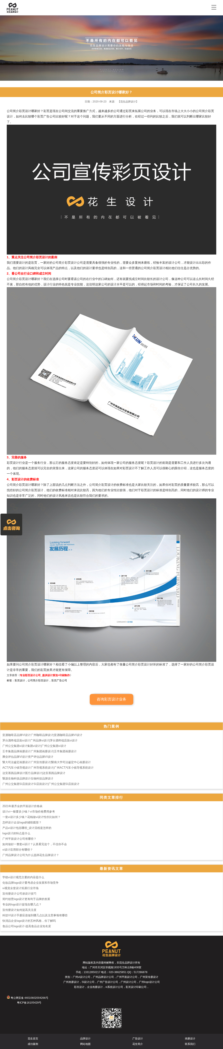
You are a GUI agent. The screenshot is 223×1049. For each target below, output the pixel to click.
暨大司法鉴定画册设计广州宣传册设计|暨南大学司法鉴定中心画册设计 (46, 762)
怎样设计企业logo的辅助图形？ (22, 822)
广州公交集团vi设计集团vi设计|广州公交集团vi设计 (34, 745)
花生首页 (33, 1038)
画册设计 (190, 1038)
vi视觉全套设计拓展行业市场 (20, 888)
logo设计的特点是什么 (16, 833)
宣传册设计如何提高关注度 (19, 910)
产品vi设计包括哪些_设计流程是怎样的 (26, 827)
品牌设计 (85, 1038)
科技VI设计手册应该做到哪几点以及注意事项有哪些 (35, 915)
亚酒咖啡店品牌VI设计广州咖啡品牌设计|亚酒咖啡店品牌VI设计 (42, 735)
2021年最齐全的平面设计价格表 (22, 806)
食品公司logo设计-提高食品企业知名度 (26, 926)
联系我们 (190, 1044)
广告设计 (137, 1038)
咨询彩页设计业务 (111, 699)
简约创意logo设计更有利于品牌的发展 (26, 899)
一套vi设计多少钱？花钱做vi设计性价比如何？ (31, 817)
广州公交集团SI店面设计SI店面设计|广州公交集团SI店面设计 (40, 784)
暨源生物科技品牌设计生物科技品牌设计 (27, 778)
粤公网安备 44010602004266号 (29, 997)
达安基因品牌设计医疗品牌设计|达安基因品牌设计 (33, 773)
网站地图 (85, 1044)
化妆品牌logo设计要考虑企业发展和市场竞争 (30, 882)
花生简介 (137, 1044)
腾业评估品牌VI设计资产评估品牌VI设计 (27, 756)
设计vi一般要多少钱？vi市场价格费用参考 (28, 811)
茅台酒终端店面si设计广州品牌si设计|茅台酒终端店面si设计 (40, 740)
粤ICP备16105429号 (29, 1002)
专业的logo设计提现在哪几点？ (22, 904)
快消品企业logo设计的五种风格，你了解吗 (29, 920)
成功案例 (33, 1044)
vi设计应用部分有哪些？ (17, 849)
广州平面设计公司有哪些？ (19, 838)
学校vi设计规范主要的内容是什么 (23, 877)
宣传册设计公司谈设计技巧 (19, 893)
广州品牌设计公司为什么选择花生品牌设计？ (30, 855)
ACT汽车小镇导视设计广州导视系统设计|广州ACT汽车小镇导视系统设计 (48, 767)
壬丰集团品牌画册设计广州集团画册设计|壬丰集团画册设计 (39, 751)
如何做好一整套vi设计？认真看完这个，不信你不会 (34, 844)
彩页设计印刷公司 (136, 987)
